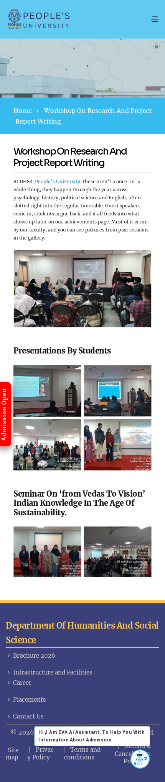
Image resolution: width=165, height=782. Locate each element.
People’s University (57, 181)
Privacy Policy (40, 753)
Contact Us (28, 716)
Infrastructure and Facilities (52, 672)
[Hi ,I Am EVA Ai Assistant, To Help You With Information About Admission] (140, 759)
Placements (29, 699)
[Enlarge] (141, 260)
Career (22, 682)
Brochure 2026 (34, 655)
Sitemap (12, 753)
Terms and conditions (82, 753)
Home (22, 110)
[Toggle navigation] (155, 19)
